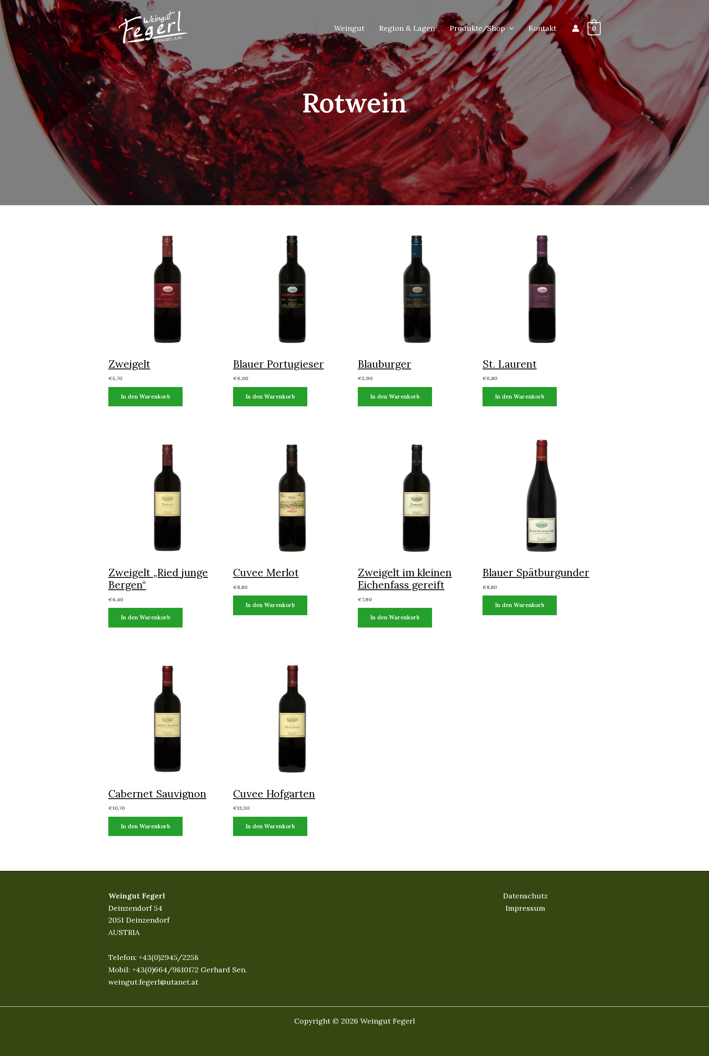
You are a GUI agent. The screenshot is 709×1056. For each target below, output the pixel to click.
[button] (509, 28)
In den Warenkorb (145, 396)
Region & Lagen (407, 28)
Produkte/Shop (477, 28)
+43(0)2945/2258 (169, 957)
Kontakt (542, 28)
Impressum (525, 908)
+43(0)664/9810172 (165, 969)
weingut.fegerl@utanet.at (153, 982)
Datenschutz (525, 895)
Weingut (349, 28)
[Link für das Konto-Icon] (575, 28)
